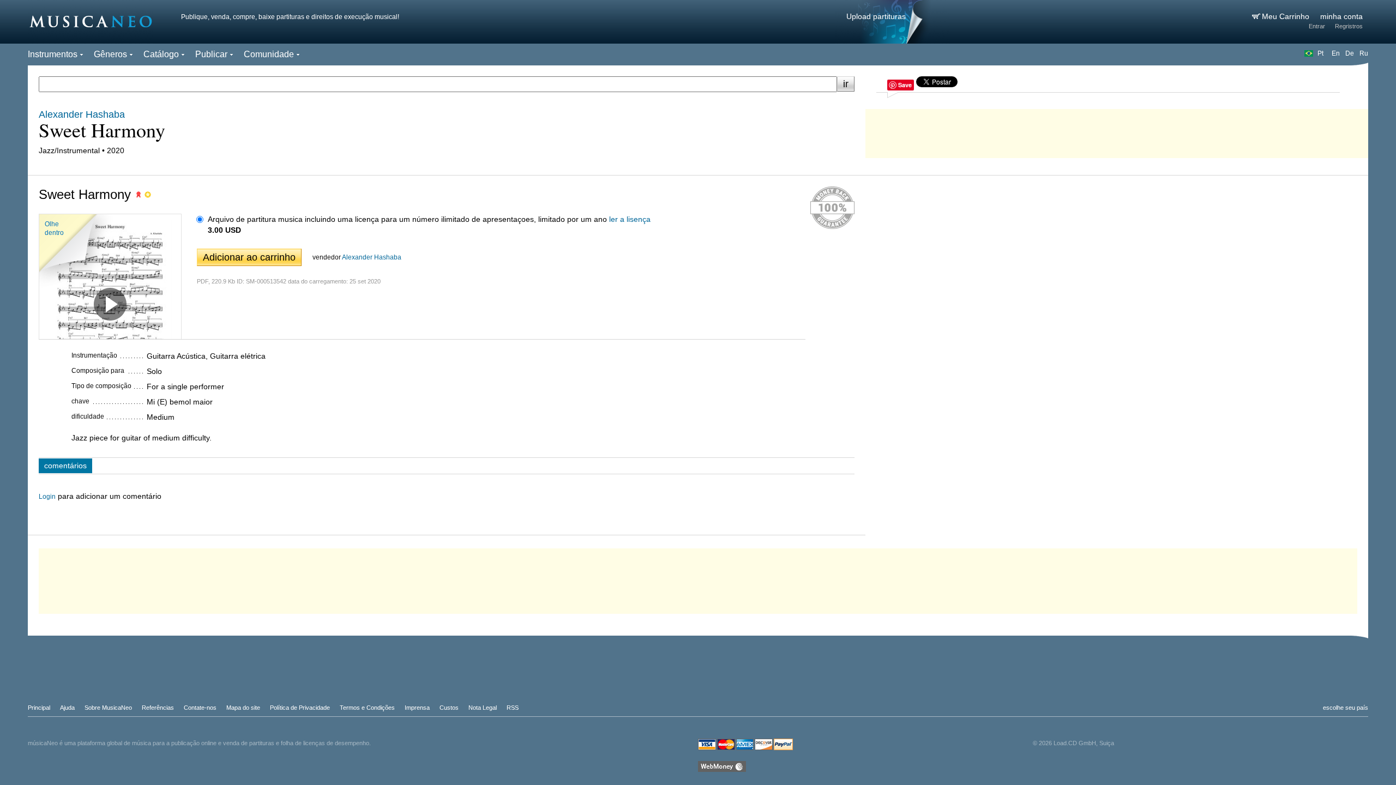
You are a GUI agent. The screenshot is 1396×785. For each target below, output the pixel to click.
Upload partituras (876, 16)
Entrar (1317, 26)
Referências (158, 707)
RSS (513, 707)
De (1349, 53)
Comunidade (269, 54)
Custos (449, 707)
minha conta (1341, 16)
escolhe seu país (1345, 707)
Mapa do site (243, 707)
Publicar (211, 54)
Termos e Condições (367, 707)
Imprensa (417, 707)
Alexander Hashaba (371, 257)
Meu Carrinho (1286, 16)
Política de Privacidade (300, 707)
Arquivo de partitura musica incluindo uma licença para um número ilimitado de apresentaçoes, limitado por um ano (407, 219)
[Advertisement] (1117, 130)
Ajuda (67, 707)
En (1336, 53)
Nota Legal (482, 707)
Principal (39, 707)
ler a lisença (630, 219)
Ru (1363, 53)
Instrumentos (52, 54)
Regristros (1349, 26)
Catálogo (161, 54)
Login (47, 496)
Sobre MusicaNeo (108, 707)
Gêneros (110, 54)
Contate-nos (200, 707)
